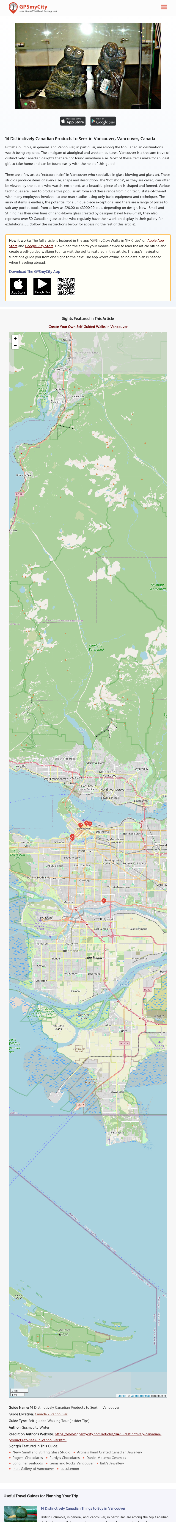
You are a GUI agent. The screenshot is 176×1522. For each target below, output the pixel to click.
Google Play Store (39, 246)
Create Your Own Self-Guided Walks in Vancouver (88, 327)
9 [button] (90, 823)
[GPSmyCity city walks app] (33, 8)
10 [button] (81, 824)
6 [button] (72, 835)
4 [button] (103, 900)
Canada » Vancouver (51, 1414)
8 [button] (86, 822)
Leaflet (122, 1395)
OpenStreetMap (141, 1395)
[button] (15, 338)
